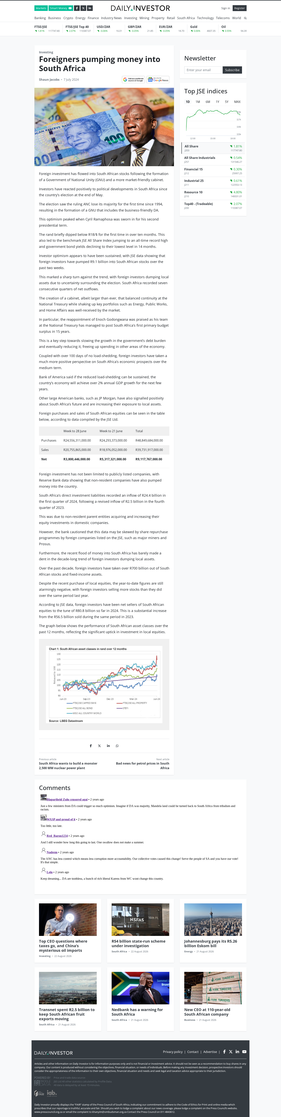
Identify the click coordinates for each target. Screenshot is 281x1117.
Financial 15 (193, 169)
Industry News (111, 18)
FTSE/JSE (40, 27)
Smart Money (59, 8)
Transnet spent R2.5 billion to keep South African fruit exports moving (67, 1014)
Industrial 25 (194, 181)
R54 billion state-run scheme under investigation (139, 943)
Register (239, 8)
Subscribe (232, 70)
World (236, 18)
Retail (171, 18)
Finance (93, 18)
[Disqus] (140, 840)
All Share (191, 146)
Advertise (210, 1052)
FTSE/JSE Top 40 (77, 27)
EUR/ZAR (165, 27)
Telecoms (223, 18)
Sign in (225, 8)
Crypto (68, 18)
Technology (205, 18)
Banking (40, 18)
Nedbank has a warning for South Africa (137, 1012)
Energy (80, 18)
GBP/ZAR (134, 27)
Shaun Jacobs (49, 79)
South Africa (186, 18)
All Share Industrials (199, 158)
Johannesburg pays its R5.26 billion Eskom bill (210, 943)
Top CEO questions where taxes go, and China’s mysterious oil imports (63, 946)
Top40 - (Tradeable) (198, 204)
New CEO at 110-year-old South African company (207, 1012)
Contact (193, 1052)
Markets (41, 8)
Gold (193, 27)
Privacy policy (173, 1052)
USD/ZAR (103, 27)
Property (158, 18)
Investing (130, 18)
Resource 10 (193, 192)
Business (54, 18)
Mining (144, 18)
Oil (223, 27)
